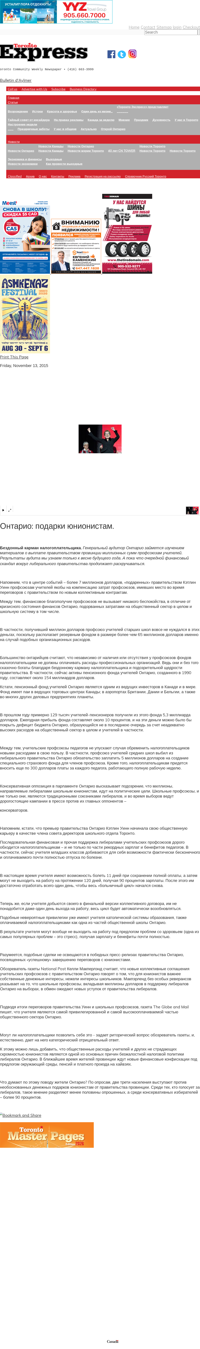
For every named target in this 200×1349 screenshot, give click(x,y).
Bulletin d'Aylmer (16, 80)
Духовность (161, 120)
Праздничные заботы (34, 129)
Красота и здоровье (62, 111)
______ (122, 111)
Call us (12, 89)
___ (10, 129)
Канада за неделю (101, 120)
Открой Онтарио (113, 129)
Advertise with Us (34, 89)
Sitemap (164, 26)
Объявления (11, 1278)
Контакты (57, 176)
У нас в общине (65, 129)
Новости (14, 142)
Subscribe (58, 89)
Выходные (54, 159)
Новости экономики (23, 164)
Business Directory (83, 89)
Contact (148, 26)
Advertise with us (16, 1318)
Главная (13, 98)
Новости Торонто (152, 146)
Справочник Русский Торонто (145, 176)
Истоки (37, 111)
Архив (30, 176)
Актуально (89, 129)
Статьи (13, 102)
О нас (43, 176)
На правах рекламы (68, 120)
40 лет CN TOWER (121, 151)
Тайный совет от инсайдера (29, 120)
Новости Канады (50, 146)
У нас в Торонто (186, 120)
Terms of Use (4, 1347)
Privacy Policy (19, 1347)
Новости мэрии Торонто (86, 151)
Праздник (141, 120)
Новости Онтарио (21, 151)
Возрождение (18, 111)
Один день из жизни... (97, 111)
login (177, 26)
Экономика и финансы (25, 159)
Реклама (74, 176)
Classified (15, 176)
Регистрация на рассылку (103, 176)
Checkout (191, 26)
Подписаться (12, 1263)
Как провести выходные (64, 164)
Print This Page (14, 356)
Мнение (124, 120)
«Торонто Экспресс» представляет (142, 107)
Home (134, 26)
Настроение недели (22, 124)
